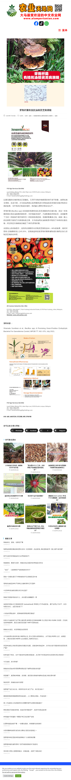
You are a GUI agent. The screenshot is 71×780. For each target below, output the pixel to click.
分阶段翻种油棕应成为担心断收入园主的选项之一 (20, 730)
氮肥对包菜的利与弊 (13, 526)
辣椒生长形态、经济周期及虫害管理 (16, 629)
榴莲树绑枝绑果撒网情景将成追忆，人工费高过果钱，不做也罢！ (26, 696)
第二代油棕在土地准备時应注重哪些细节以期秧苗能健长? (23, 703)
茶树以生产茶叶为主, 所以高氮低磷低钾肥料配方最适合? (35, 528)
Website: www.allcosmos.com (17, 315)
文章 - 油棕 (28, 116)
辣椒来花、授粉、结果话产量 (13, 542)
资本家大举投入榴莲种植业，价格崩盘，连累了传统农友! (23, 751)
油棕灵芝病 (13, 416)
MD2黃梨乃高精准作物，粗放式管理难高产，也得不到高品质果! (25, 710)
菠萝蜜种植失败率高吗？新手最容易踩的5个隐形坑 (21, 744)
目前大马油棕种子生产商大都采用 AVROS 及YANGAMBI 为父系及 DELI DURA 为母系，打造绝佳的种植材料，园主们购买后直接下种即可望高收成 (35, 621)
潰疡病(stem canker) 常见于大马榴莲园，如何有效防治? (57, 498)
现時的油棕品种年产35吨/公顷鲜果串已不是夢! (19, 583)
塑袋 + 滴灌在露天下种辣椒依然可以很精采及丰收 (20, 576)
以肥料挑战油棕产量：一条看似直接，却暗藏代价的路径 (22, 723)
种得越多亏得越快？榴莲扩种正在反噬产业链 (19, 716)
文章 (21, 116)
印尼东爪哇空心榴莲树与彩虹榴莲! (57, 527)
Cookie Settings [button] (8, 776)
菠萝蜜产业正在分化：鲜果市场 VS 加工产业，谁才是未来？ (24, 689)
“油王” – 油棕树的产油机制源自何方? (17, 570)
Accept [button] (18, 776)
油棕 (56, 116)
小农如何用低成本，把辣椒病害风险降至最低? (19, 613)
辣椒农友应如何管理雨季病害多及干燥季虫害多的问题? (22, 668)
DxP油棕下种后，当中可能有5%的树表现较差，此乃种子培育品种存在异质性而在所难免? (34, 655)
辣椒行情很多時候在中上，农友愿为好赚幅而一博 (20, 597)
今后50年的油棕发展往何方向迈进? (15, 590)
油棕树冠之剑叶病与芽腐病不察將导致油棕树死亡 (57, 466)
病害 (24, 416)
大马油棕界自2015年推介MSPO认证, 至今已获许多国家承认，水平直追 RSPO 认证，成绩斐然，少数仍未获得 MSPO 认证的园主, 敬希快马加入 (35, 637)
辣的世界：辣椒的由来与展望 (13, 682)
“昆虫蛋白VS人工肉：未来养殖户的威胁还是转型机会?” (35, 467)
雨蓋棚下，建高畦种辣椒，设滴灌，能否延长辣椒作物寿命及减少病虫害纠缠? (30, 675)
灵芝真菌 (19, 416)
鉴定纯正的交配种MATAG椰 (14, 496)
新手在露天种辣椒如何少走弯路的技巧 (16, 556)
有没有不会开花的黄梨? (35, 496)
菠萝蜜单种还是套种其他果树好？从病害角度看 (19, 737)
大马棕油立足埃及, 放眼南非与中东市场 (13, 466)
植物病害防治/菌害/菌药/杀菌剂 (43, 116)
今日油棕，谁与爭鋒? (11, 661)
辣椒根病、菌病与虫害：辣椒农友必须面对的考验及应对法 (23, 563)
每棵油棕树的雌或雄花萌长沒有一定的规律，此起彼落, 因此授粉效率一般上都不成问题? (33, 549)
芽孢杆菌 (28, 416)
